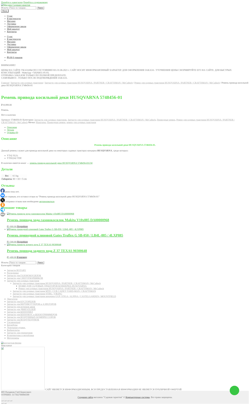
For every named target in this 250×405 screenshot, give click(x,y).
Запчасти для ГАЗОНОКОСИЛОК (24, 275)
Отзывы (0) (12, 132)
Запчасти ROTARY (16, 270)
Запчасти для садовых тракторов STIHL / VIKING (37, 294)
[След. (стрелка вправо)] (5, 403)
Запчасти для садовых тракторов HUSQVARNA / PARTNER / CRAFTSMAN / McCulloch (89, 83)
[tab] (128, 127)
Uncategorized (13, 322)
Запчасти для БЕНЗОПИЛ (20, 312)
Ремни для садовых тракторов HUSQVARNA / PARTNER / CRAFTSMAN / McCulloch (177, 83)
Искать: (5, 8)
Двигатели (12, 299)
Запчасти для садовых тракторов (27, 83)
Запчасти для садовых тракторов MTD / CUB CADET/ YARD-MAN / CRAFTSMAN (54, 291)
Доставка (11, 24)
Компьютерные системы (138, 397)
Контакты (12, 31)
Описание (12, 127)
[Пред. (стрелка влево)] (2, 403)
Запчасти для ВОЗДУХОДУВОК (23, 320)
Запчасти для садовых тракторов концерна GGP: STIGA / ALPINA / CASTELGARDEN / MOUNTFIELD (64, 296)
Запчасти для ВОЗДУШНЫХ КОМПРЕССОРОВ (31, 317)
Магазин (11, 21)
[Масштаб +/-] (11, 400)
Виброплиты (13, 330)
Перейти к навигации (12, 2)
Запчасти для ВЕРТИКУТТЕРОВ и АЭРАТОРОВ (31, 304)
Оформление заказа (16, 26)
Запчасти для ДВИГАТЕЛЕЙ (21, 309)
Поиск (40, 8)
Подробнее (22, 226)
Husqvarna (41, 122)
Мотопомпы (13, 338)
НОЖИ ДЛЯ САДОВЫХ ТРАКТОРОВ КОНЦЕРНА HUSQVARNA (53, 286)
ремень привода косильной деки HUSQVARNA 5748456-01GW (61, 163)
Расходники (13, 273)
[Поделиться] (5, 400)
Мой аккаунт (13, 29)
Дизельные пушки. (16, 327)
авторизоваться (46, 201)
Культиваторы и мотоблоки (20, 335)
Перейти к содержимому (35, 2)
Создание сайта (85, 397)
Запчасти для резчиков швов (21, 307)
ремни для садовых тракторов (81, 122)
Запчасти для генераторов (20, 333)
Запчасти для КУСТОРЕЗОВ (21, 301)
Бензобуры (12, 325)
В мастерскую (14, 18)
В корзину (22, 257)
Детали (10, 130)
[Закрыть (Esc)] (2, 400)
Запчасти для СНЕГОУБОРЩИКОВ (25, 278)
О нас (10, 16)
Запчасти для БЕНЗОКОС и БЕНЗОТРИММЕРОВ (32, 314)
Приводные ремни (166, 120)
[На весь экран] (8, 400)
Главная (5, 83)
